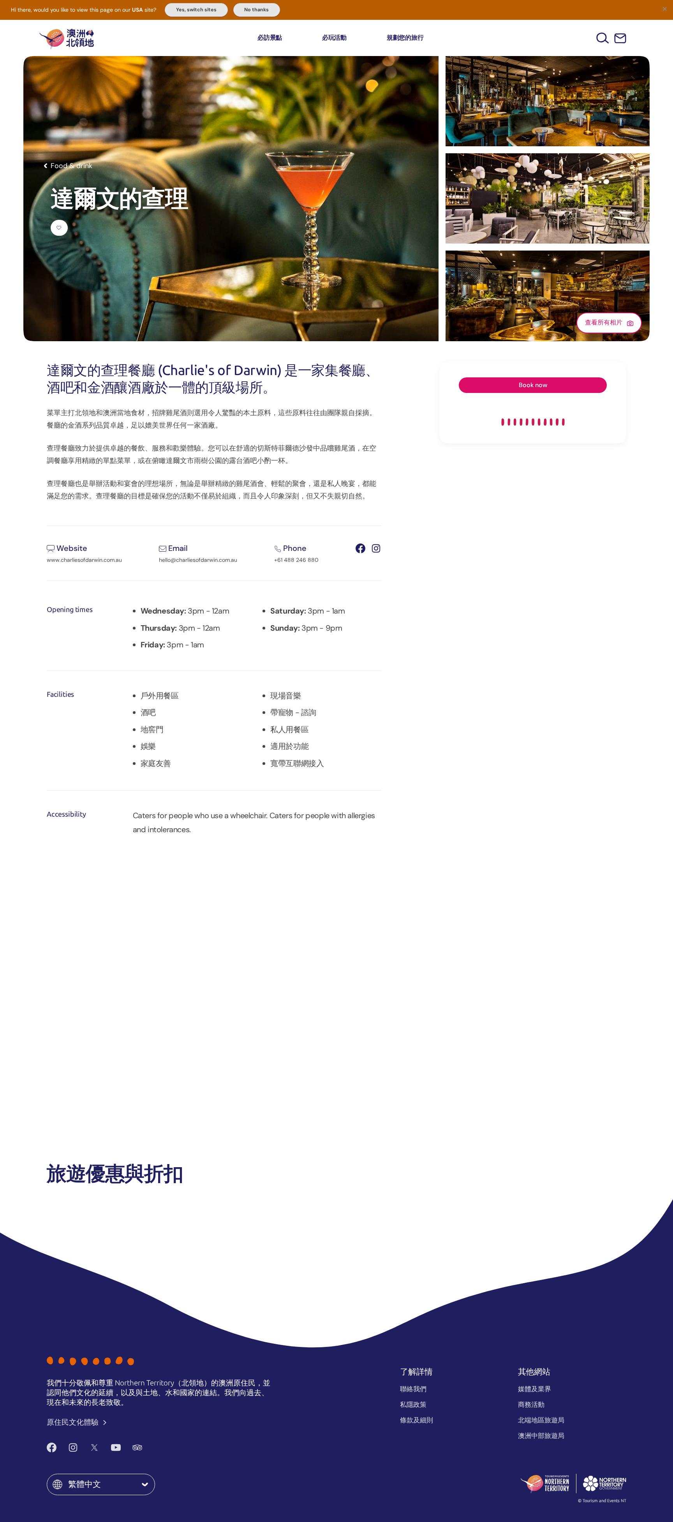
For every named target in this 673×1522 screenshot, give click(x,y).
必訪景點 (269, 37)
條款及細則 (416, 1420)
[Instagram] (73, 1448)
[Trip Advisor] (137, 1448)
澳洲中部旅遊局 (541, 1436)
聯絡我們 (413, 1389)
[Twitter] (94, 1448)
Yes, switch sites (196, 10)
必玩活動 (334, 37)
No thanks (256, 10)
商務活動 (531, 1404)
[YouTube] (116, 1448)
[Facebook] (51, 1448)
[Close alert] (664, 8)
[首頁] (66, 38)
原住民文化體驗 (73, 1422)
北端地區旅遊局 (541, 1420)
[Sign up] (620, 38)
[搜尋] (602, 38)
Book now (533, 385)
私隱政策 (413, 1404)
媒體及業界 (534, 1389)
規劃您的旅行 (405, 37)
